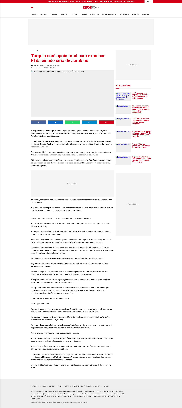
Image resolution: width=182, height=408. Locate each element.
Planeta (83, 1)
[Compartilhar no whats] (72, 122)
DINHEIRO (53, 14)
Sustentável (118, 1)
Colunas (74, 14)
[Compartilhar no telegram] (89, 122)
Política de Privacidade (38, 402)
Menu (96, 1)
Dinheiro (55, 1)
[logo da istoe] (91, 8)
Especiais (146, 14)
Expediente (130, 1)
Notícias (34, 386)
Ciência (135, 14)
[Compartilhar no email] (106, 122)
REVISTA (64, 14)
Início (32, 51)
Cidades (89, 386)
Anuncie (148, 1)
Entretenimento (109, 14)
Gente (78, 1)
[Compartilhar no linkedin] (55, 122)
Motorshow (103, 1)
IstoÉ (49, 1)
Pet (124, 1)
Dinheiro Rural (64, 1)
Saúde (72, 1)
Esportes (90, 1)
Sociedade (124, 14)
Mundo (44, 14)
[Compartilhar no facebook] (38, 122)
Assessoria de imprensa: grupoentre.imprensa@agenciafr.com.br (67, 402)
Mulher (110, 1)
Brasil (34, 14)
